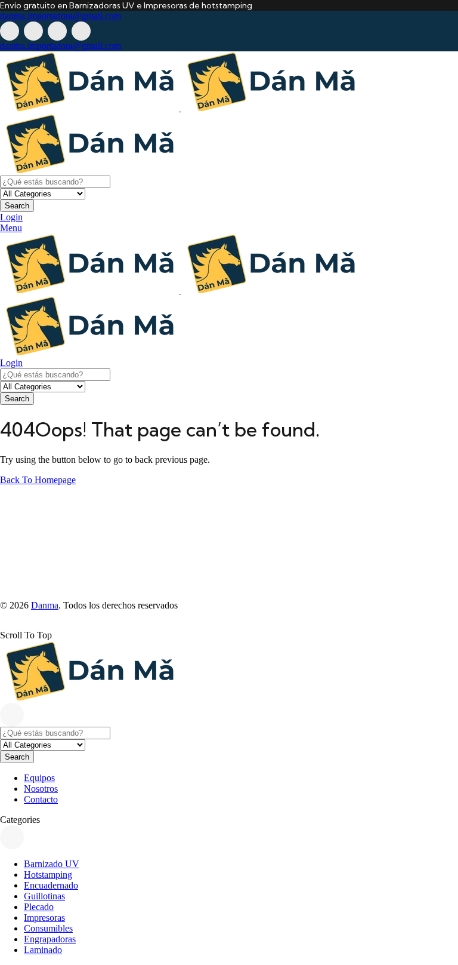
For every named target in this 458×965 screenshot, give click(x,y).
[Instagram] (57, 31)
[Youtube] (81, 31)
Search (17, 205)
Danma (44, 605)
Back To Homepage (38, 480)
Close (12, 715)
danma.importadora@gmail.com (60, 16)
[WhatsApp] (33, 31)
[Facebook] (9, 31)
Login (11, 217)
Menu (11, 228)
